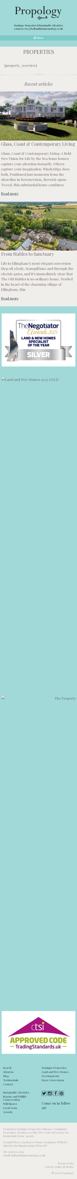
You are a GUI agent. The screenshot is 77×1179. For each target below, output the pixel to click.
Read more (9, 193)
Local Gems (10, 1107)
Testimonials (10, 1080)
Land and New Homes (55, 1071)
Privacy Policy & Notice (59, 1167)
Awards (7, 1111)
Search (7, 1067)
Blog (6, 1075)
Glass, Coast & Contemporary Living (38, 144)
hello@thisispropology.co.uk (47, 28)
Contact (8, 1084)
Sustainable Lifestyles (16, 1092)
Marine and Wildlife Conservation (15, 1098)
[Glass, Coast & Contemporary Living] (38, 116)
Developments (50, 1075)
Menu (39, 37)
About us (8, 1071)
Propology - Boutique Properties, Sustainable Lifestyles (38, 13)
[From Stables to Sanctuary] (38, 226)
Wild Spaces (10, 1103)
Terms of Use (65, 1163)
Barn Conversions (53, 1080)
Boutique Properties (54, 1067)
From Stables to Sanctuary (27, 254)
